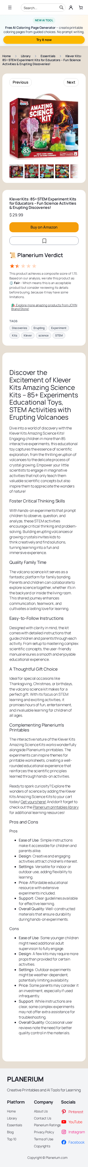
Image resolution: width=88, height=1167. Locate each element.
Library (26, 56)
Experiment (58, 328)
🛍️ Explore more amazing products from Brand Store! (44, 307)
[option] (31, 171)
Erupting (39, 328)
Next (71, 82)
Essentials (48, 56)
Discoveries (19, 328)
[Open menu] (10, 7)
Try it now (44, 39)
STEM (59, 335)
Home (6, 56)
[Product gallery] (44, 125)
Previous (20, 82)
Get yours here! (33, 801)
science (43, 335)
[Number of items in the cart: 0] (80, 7)
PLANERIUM (25, 1079)
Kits (14, 335)
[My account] (71, 7)
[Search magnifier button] (61, 7)
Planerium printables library (56, 807)
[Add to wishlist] (44, 240)
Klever (28, 335)
